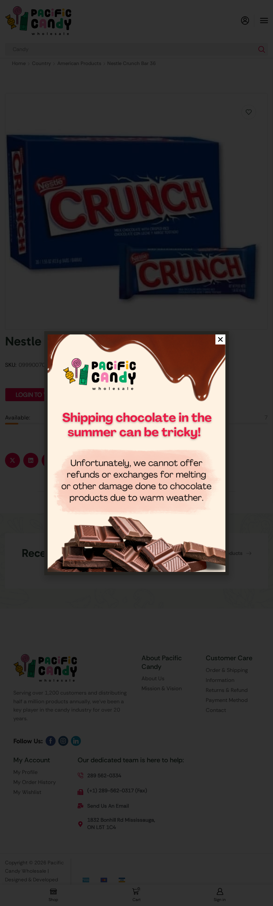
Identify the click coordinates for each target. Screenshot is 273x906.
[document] (136, 453)
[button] (220, 339)
